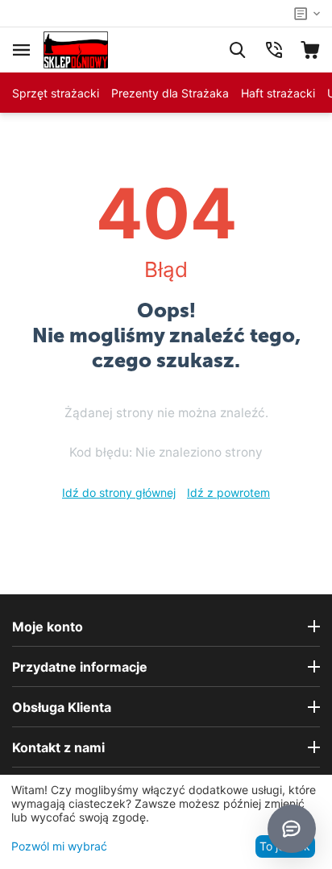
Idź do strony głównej (119, 492)
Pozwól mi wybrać (59, 846)
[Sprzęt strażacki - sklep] (76, 49)
